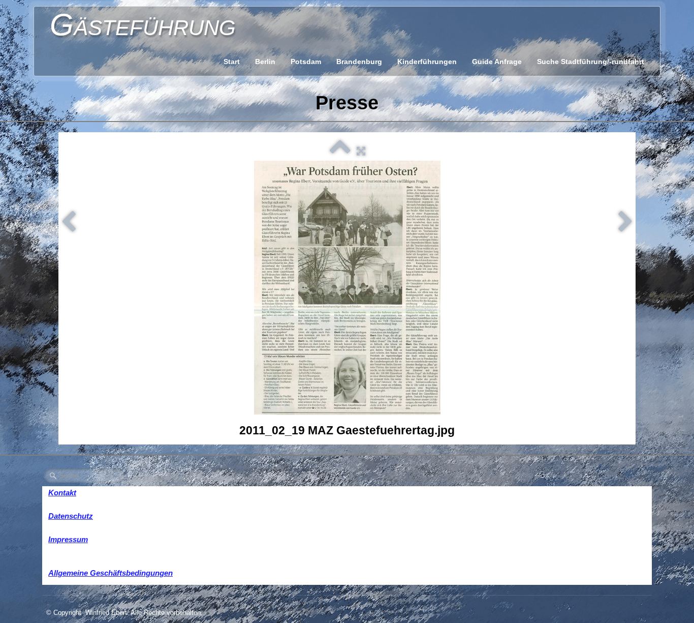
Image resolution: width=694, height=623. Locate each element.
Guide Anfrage (497, 61)
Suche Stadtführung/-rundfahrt (590, 61)
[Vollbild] (361, 151)
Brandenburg (359, 61)
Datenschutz (70, 516)
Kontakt (62, 492)
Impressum (68, 539)
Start (232, 61)
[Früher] (68, 222)
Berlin (265, 61)
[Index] (340, 151)
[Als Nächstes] (625, 222)
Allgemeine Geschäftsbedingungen (110, 573)
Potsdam (306, 61)
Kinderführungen (427, 61)
